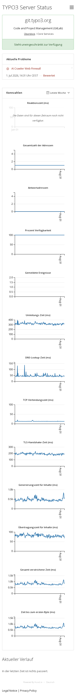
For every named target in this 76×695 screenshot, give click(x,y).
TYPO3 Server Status (27, 7)
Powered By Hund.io (32, 682)
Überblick (29, 33)
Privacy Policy (28, 690)
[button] (72, 7)
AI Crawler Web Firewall (26, 68)
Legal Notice (9, 690)
